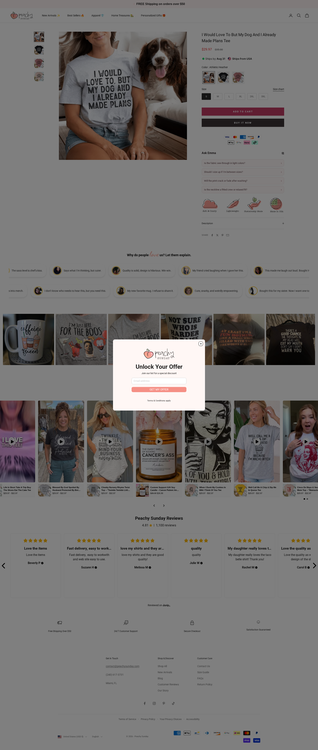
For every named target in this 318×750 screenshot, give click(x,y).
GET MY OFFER (159, 389)
